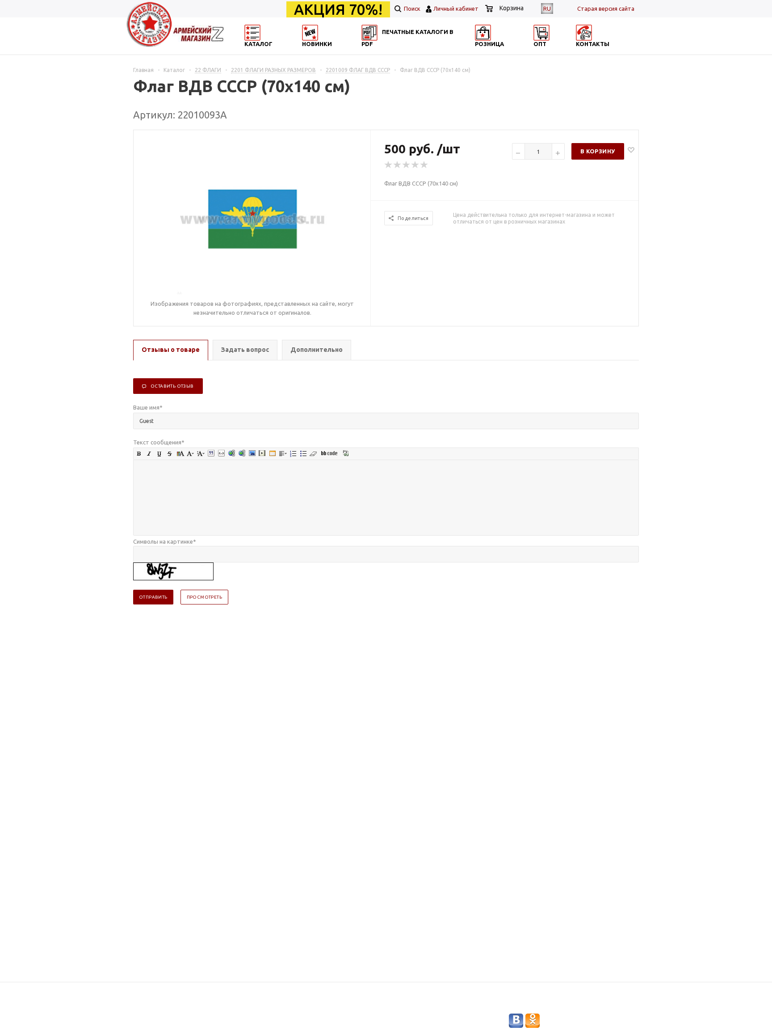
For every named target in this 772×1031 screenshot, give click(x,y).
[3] (406, 165)
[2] (397, 165)
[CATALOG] (253, 51)
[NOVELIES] (339, 51)
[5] (424, 165)
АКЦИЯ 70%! (338, 9)
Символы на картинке (164, 541)
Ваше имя (148, 407)
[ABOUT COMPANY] (512, 51)
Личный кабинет (455, 8)
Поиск (411, 8)
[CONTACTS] (599, 51)
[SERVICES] (426, 51)
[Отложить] (631, 149)
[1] (388, 165)
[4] (415, 165)
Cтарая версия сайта (605, 8)
